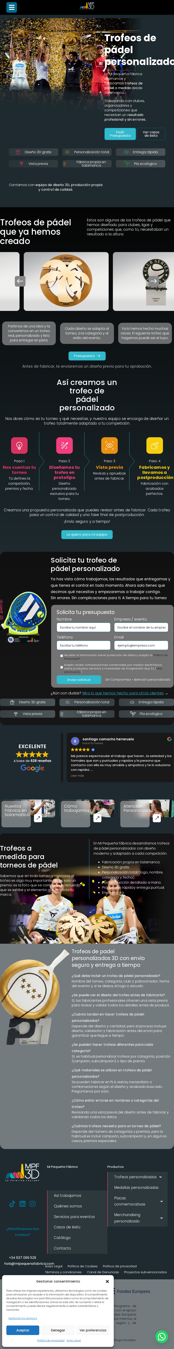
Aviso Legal (74, 1340)
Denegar (58, 1330)
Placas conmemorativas (129, 1201)
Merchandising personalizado (127, 1218)
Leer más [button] (73, 776)
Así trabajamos (67, 1195)
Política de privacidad (51, 1340)
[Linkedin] (22, 1203)
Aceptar (22, 1330)
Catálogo (62, 1237)
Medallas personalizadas (136, 1187)
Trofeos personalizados (135, 1176)
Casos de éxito (67, 1227)
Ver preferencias (93, 1330)
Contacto (62, 1248)
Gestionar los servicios (22, 1318)
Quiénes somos (68, 1206)
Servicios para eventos (74, 1216)
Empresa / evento (130, 619)
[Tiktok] (12, 1203)
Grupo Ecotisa (124, 1340)
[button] (107, 1281)
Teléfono (65, 637)
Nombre (64, 619)
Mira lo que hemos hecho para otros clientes (123, 693)
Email (119, 637)
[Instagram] (32, 1203)
